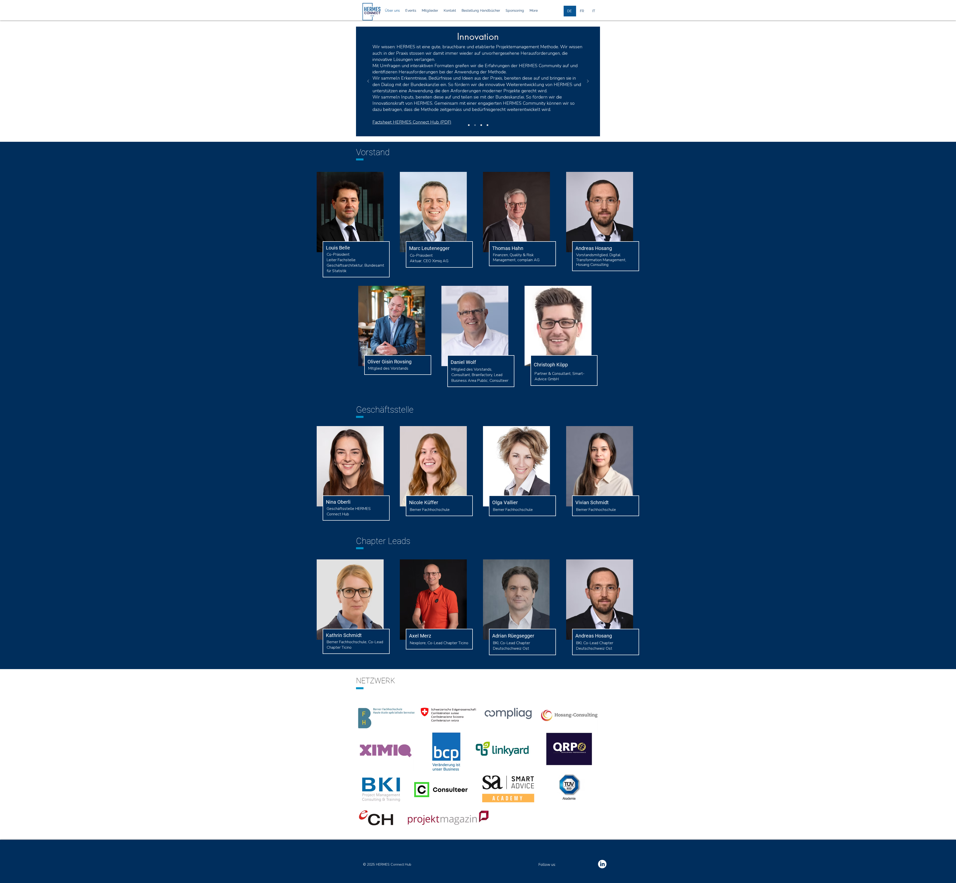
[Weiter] (588, 81)
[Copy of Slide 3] (487, 125)
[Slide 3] (481, 125)
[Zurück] (368, 81)
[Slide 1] (469, 125)
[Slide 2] (475, 125)
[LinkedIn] (602, 864)
